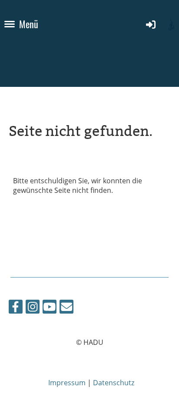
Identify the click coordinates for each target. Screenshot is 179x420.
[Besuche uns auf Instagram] (33, 308)
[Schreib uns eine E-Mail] (66, 308)
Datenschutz (113, 382)
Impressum (67, 382)
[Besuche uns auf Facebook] (16, 308)
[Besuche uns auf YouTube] (49, 308)
